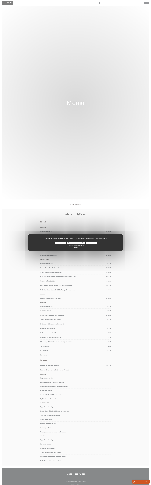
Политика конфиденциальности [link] (76, 245)
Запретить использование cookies (76, 242)
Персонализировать (91, 242)
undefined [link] (76, 247)
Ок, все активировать (61, 242)
